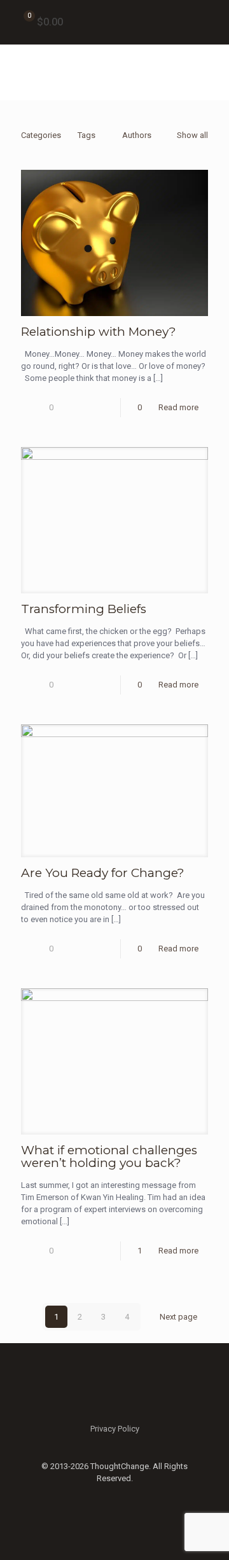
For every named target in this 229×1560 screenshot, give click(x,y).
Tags (86, 135)
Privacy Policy (114, 1428)
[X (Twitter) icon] (115, 1496)
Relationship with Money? (98, 331)
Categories (41, 135)
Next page (178, 1317)
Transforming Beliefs (83, 609)
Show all (192, 135)
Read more (178, 407)
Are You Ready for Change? (102, 873)
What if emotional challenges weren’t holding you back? (109, 1156)
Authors (136, 135)
